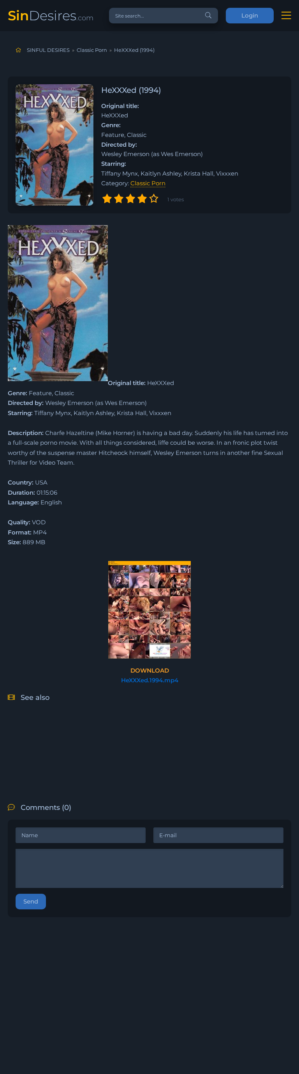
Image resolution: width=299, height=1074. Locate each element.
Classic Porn (147, 183)
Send (30, 901)
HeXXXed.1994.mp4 (149, 680)
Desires (50, 15)
